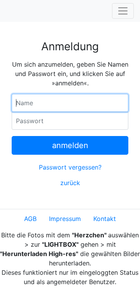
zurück (70, 183)
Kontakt (104, 219)
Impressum (65, 219)
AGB (30, 219)
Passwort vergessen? (70, 167)
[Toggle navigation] (123, 11)
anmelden (70, 145)
